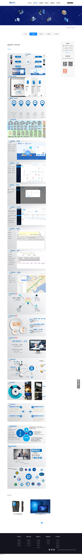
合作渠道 (38, 547)
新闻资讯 (52, 2)
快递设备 (19, 543)
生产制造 (28, 545)
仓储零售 (28, 543)
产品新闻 (48, 540)
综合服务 (38, 540)
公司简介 (57, 540)
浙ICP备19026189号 (61, 549)
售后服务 (38, 541)
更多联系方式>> (67, 52)
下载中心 (38, 545)
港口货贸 (28, 541)
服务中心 (47, 2)
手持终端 (19, 541)
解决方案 (35, 2)
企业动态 (48, 541)
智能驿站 (19, 540)
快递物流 (28, 540)
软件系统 (19, 545)
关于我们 (58, 2)
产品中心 (30, 2)
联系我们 (57, 547)
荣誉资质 (57, 545)
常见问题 (38, 543)
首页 (67, 27)
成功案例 (41, 2)
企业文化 (57, 543)
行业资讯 (48, 543)
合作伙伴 (57, 541)
